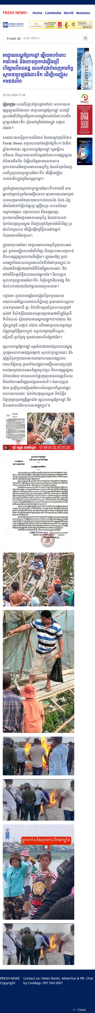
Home (37, 13)
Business (83, 13)
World (69, 13)
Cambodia (53, 13)
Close (81, 1009)
